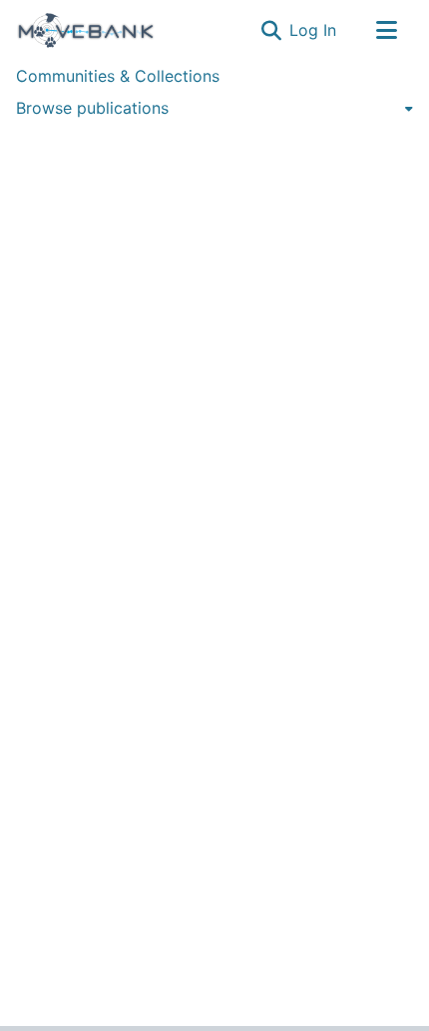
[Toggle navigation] (386, 30)
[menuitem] (214, 108)
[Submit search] (270, 30)
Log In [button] (313, 30)
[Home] (86, 30)
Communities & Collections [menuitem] (117, 76)
